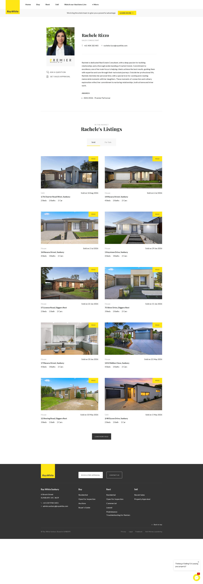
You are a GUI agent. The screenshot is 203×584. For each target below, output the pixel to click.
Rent (108, 489)
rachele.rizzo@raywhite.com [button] (115, 45)
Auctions (82, 503)
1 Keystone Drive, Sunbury (116, 252)
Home (28, 4)
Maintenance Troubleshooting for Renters (118, 513)
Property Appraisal (142, 499)
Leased (109, 507)
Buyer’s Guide (84, 507)
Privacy (123, 532)
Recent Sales (139, 495)
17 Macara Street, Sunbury (52, 363)
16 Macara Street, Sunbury (52, 252)
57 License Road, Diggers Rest (54, 307)
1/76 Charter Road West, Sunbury (55, 197)
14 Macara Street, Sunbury (116, 197)
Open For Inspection (87, 499)
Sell (136, 489)
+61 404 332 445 (91, 45)
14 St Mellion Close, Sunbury (117, 363)
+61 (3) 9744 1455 (51, 503)
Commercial (111, 503)
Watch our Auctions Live (75, 4)
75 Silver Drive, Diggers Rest (117, 307)
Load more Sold (101, 436)
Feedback (138, 532)
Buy (80, 489)
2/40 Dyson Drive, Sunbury (116, 418)
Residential (83, 495)
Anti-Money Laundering (153, 532)
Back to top (158, 525)
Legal (131, 532)
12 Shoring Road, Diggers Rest (54, 418)
